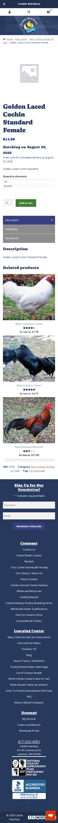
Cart (45, 10)
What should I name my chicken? (29, 684)
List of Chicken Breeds (29, 673)
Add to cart (25, 203)
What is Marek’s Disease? (29, 702)
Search (29, 12)
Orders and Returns (29, 725)
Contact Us (29, 549)
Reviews (29, 561)
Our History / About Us (29, 573)
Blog (29, 655)
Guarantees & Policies (29, 621)
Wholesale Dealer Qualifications (29, 609)
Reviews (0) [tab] (11, 238)
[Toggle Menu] (4, 4)
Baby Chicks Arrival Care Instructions (29, 637)
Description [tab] (12, 220)
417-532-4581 (29, 741)
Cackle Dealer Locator (29, 555)
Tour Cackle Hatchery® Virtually (29, 567)
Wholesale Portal (29, 730)
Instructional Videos (29, 643)
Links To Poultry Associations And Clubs (29, 690)
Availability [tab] (11, 229)
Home (9, 39)
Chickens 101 (29, 649)
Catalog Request (29, 597)
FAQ (29, 696)
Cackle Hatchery (29, 3)
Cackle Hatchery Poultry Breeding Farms (29, 603)
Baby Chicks (21, 39)
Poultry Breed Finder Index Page (29, 667)
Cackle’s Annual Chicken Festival (29, 585)
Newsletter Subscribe (29, 526)
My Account (29, 719)
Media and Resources (29, 591)
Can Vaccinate (37, 470)
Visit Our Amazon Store (29, 615)
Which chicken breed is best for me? (29, 678)
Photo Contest (29, 579)
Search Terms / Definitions (29, 661)
